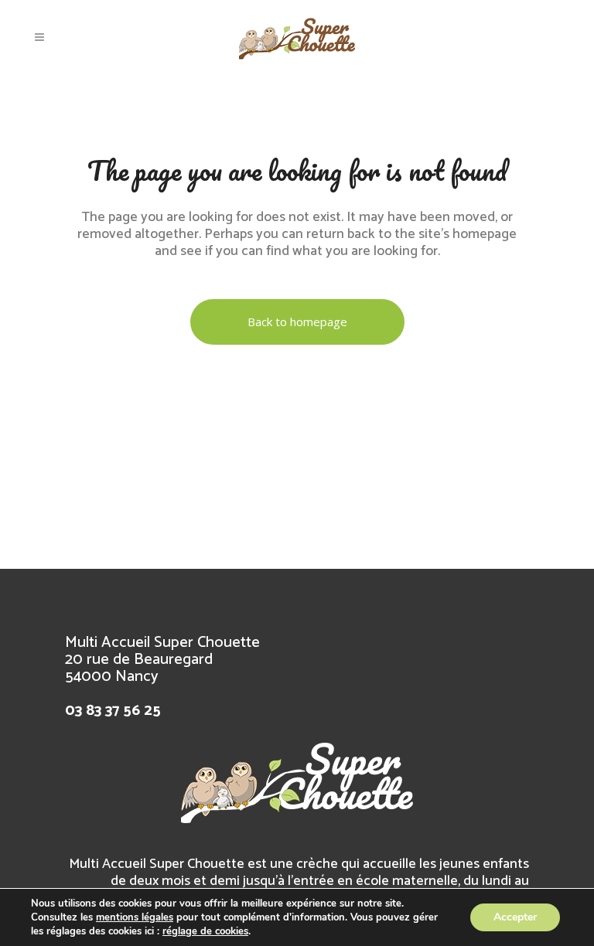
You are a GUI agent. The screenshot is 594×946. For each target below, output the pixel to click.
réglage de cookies (205, 931)
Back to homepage (297, 321)
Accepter (515, 917)
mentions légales (134, 917)
